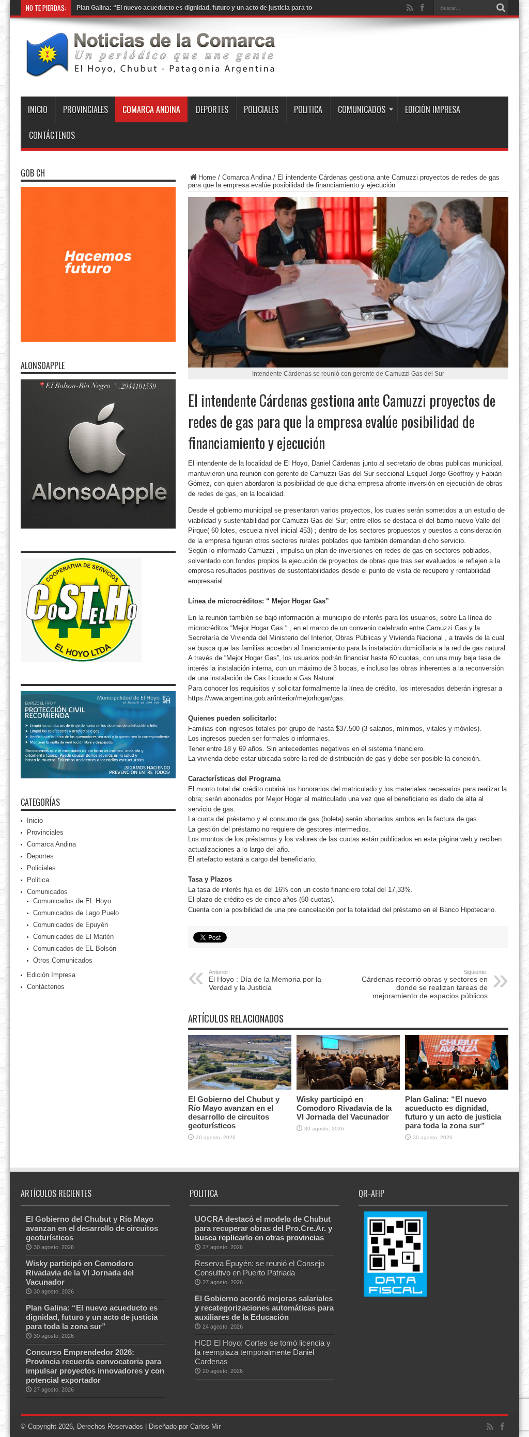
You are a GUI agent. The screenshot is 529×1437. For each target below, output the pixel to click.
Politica (308, 109)
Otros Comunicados (62, 960)
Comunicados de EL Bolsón (74, 948)
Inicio (38, 109)
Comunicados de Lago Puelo (76, 913)
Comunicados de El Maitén (73, 936)
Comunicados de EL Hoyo (72, 901)
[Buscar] (500, 7)
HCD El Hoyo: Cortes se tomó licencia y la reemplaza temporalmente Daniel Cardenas (263, 1352)
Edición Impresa (432, 109)
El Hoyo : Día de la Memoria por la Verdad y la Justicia (265, 980)
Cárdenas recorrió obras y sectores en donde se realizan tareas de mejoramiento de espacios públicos (425, 984)
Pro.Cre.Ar (305, 1228)
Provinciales (85, 109)
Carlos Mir (205, 1426)
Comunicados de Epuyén (70, 925)
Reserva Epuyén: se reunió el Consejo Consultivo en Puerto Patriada (259, 1268)
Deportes (212, 109)
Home (207, 177)
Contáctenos (52, 135)
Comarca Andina (151, 109)
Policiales (261, 109)
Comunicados (361, 109)
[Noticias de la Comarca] (150, 70)
